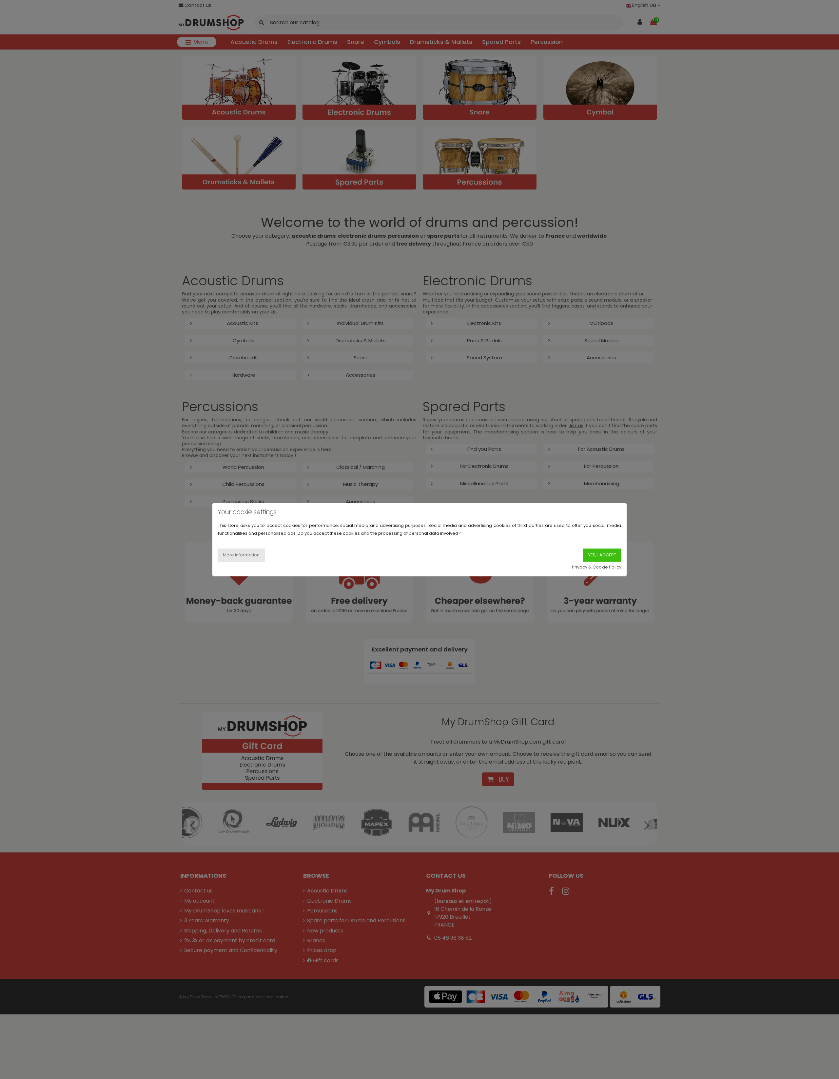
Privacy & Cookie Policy (596, 567)
